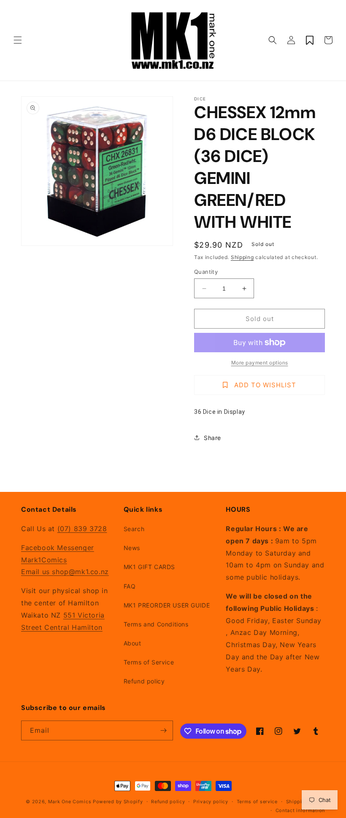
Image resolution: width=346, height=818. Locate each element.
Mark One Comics (70, 802)
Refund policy (144, 681)
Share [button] (212, 437)
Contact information (300, 810)
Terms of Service (149, 662)
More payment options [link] (259, 362)
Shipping (242, 257)
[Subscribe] (163, 730)
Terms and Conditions (156, 624)
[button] (17, 40)
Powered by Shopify (118, 802)
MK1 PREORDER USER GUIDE (167, 605)
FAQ (130, 586)
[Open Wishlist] (309, 40)
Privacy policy (210, 802)
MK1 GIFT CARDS (149, 566)
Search (134, 528)
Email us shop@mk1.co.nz (65, 571)
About (132, 643)
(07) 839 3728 (82, 528)
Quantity (206, 271)
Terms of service (257, 802)
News (132, 547)
